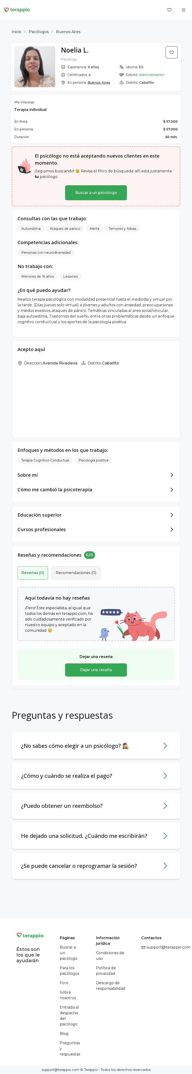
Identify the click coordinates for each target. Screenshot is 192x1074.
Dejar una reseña (96, 670)
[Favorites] (169, 10)
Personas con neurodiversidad (45, 252)
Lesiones (70, 276)
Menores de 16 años (37, 276)
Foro (64, 983)
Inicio (16, 32)
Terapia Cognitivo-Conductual (45, 460)
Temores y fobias (122, 229)
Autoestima (31, 229)
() (33, 573)
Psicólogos (38, 32)
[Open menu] (183, 10)
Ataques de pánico (65, 229)
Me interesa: (24, 102)
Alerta (94, 229)
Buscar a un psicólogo (96, 192)
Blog (64, 1033)
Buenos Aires (68, 32)
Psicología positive (93, 460)
